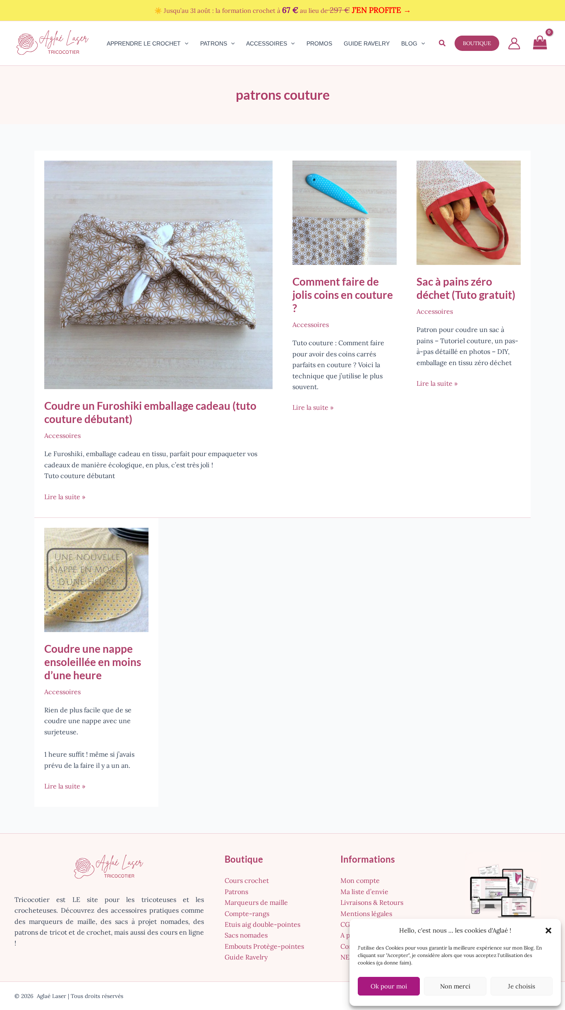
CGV (347, 924)
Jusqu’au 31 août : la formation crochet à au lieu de (287, 10)
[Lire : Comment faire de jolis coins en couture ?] (344, 212)
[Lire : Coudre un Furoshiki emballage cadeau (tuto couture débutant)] (158, 274)
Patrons (236, 891)
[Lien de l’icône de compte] (514, 43)
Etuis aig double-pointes (262, 924)
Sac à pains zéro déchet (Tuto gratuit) (466, 288)
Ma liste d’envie (364, 891)
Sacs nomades (246, 935)
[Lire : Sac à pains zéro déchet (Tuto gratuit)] (469, 212)
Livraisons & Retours (371, 902)
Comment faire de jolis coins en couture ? (342, 295)
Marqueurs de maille (256, 902)
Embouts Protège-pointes (264, 946)
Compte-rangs (247, 913)
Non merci (455, 986)
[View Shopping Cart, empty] (540, 43)
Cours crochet (247, 880)
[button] (548, 930)
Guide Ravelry (246, 957)
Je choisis (521, 986)
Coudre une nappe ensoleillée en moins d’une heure (92, 662)
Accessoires (62, 435)
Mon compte (360, 880)
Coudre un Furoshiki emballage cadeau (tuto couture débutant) (150, 412)
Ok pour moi (389, 986)
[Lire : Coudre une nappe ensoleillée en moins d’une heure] (96, 579)
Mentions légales (366, 913)
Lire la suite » (64, 497)
